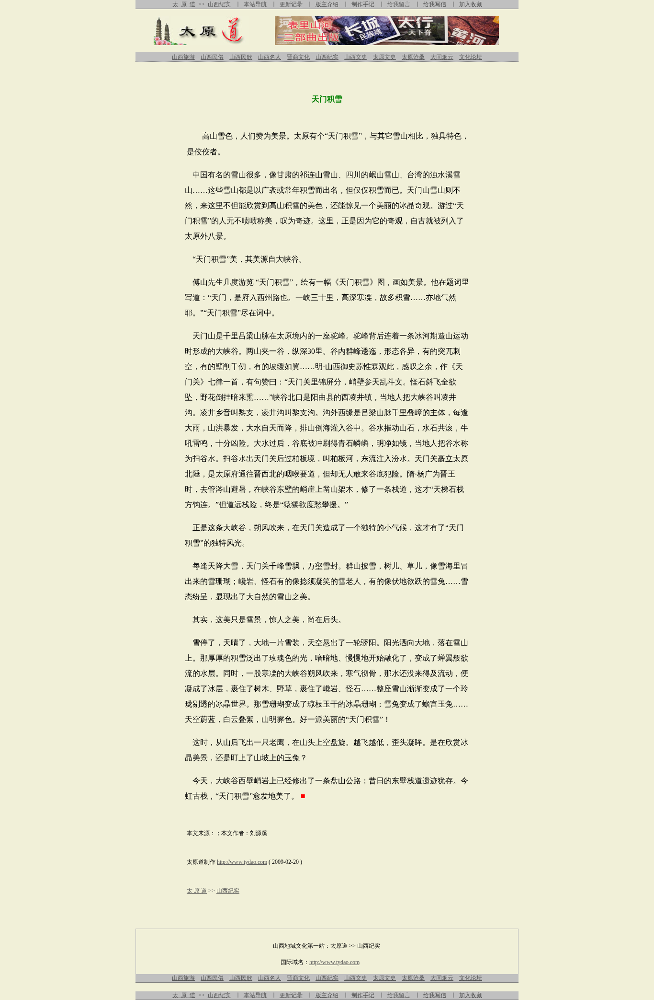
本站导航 (255, 4)
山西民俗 (212, 57)
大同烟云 (441, 57)
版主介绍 (327, 4)
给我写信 (434, 4)
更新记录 (291, 4)
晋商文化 (298, 57)
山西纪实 (219, 4)
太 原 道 (183, 4)
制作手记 (362, 4)
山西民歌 (240, 57)
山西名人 (269, 57)
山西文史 (355, 57)
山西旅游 (183, 57)
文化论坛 (470, 57)
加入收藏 (470, 4)
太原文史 (384, 57)
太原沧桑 (413, 57)
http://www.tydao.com (242, 862)
